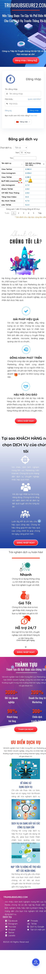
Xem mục (23, 153)
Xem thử (33, 115)
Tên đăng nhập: (11, 89)
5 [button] (33, 213)
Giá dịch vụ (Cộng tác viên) (33, 164)
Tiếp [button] (40, 213)
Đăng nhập (34, 110)
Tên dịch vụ (6, 163)
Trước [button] (7, 213)
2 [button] (18, 213)
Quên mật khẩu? (34, 99)
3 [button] (23, 213)
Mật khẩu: (9, 99)
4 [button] (28, 213)
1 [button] (13, 213)
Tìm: (11, 158)
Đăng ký (8, 110)
